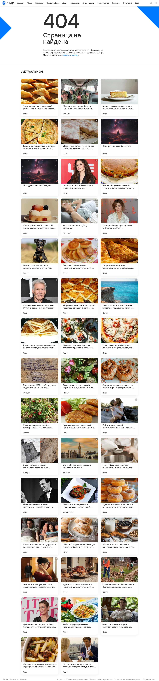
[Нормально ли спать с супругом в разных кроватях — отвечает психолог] (39, 536)
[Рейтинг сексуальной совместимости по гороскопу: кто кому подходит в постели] (119, 416)
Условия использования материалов (127, 679)
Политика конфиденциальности (101, 679)
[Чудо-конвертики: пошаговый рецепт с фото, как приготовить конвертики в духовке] (39, 97)
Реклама (23, 679)
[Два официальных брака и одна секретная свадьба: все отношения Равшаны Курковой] (79, 177)
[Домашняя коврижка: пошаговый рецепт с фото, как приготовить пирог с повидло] (39, 337)
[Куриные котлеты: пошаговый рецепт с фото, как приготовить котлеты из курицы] (79, 416)
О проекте (60, 679)
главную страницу (70, 55)
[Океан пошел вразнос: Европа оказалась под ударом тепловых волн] (119, 297)
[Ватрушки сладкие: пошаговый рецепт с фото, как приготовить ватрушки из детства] (119, 376)
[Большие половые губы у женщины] (79, 217)
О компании (14, 679)
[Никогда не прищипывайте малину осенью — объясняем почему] (39, 416)
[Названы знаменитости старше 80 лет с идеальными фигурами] (39, 297)
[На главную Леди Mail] (9, 3)
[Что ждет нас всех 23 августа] (39, 177)
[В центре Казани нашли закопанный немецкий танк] (39, 456)
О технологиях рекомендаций (77, 679)
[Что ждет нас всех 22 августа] (119, 137)
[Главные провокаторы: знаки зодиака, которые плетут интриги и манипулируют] (79, 656)
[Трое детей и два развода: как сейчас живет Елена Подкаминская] (119, 217)
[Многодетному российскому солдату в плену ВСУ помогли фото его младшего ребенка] (79, 97)
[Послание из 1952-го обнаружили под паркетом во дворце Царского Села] (39, 376)
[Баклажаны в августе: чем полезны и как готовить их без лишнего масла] (79, 496)
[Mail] (3, 3)
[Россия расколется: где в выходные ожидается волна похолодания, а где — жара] (39, 257)
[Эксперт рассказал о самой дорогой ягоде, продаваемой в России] (79, 376)
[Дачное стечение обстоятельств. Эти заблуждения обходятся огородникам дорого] (119, 576)
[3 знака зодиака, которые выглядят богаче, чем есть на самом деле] (119, 616)
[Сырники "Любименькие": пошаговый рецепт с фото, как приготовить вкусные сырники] (79, 257)
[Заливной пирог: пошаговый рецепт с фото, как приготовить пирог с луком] (119, 177)
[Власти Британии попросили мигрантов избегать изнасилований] (79, 456)
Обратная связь (149, 679)
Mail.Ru (5, 679)
